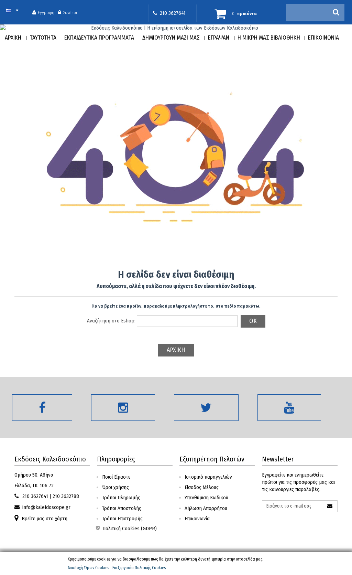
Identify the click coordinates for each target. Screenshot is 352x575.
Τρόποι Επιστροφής (122, 518)
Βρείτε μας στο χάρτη (44, 518)
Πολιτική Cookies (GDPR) (129, 528)
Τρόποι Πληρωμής (121, 497)
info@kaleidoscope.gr (46, 507)
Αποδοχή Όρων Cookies (88, 567)
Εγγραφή (46, 12)
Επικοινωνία (197, 518)
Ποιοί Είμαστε (116, 477)
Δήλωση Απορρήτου (206, 508)
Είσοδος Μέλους (202, 487)
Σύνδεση (70, 12)
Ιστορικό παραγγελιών (208, 477)
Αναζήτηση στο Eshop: (111, 321)
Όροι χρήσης (115, 487)
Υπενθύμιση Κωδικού (206, 497)
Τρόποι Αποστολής (121, 508)
